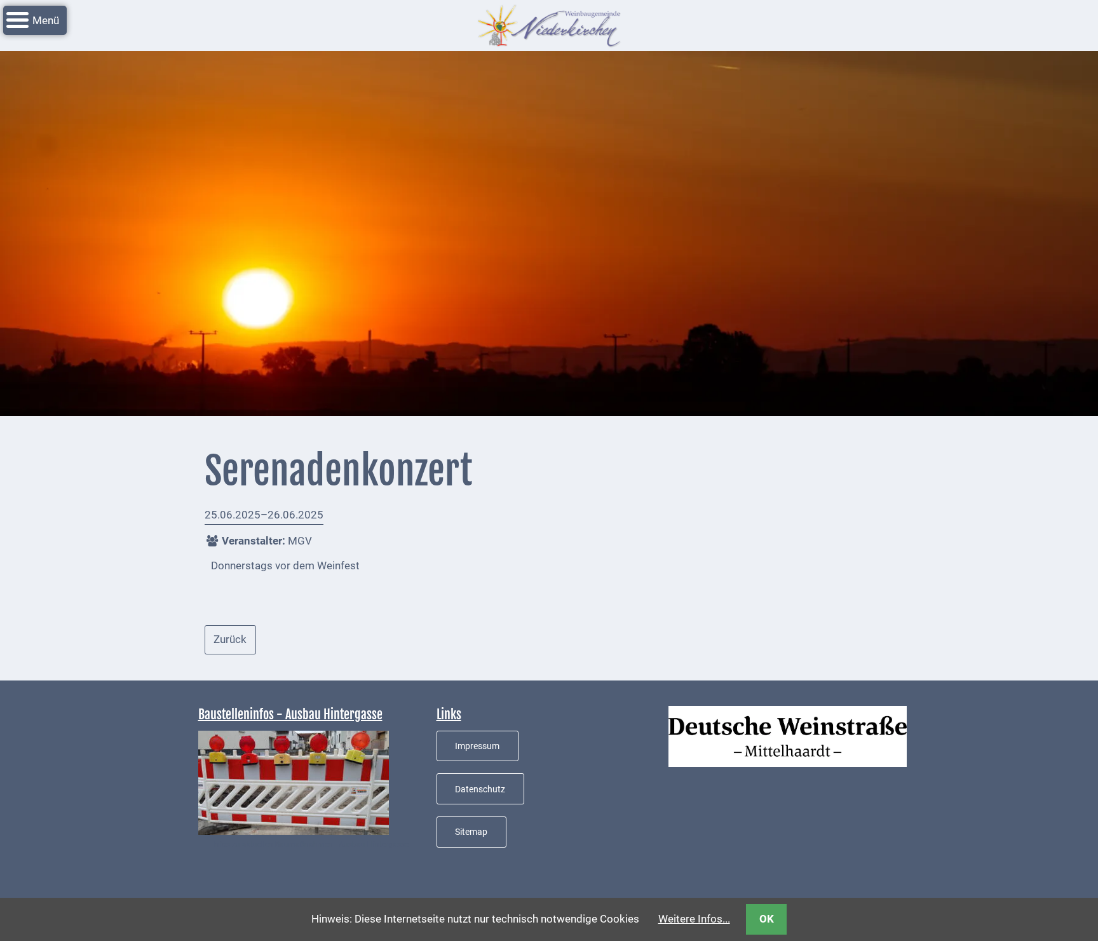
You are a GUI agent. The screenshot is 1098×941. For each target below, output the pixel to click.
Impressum (477, 746)
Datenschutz (480, 789)
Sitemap (471, 832)
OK (766, 918)
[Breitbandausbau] (293, 781)
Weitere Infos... (694, 918)
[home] (549, 24)
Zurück (230, 639)
